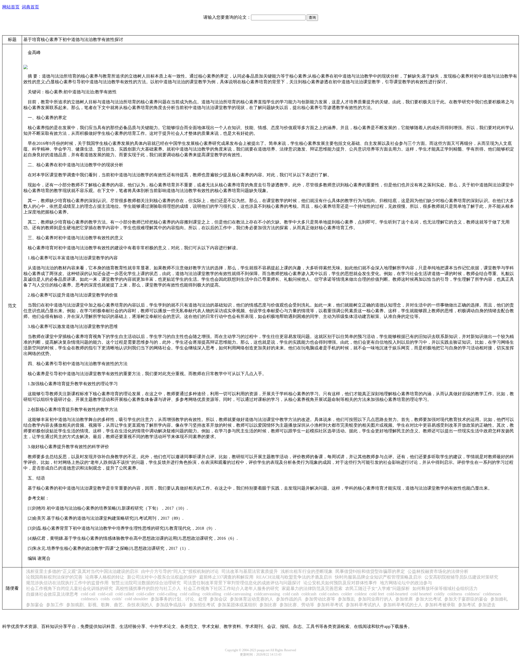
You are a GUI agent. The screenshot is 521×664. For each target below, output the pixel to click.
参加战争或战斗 (171, 604)
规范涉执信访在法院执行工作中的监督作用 (67, 582)
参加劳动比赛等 (320, 599)
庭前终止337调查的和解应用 (226, 577)
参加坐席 (404, 599)
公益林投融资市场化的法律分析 (438, 571)
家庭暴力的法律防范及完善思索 (312, 588)
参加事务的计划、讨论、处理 (179, 599)
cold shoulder (136, 598)
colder (346, 594)
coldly (439, 594)
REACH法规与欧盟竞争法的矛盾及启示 (294, 577)
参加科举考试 (330, 604)
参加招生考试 (202, 604)
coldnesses (492, 594)
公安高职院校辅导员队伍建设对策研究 (461, 577)
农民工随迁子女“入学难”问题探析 (377, 588)
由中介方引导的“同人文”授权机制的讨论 (180, 571)
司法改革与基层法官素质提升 (249, 571)
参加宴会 (34, 604)
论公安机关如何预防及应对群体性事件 (340, 582)
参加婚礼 (499, 599)
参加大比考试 (428, 599)
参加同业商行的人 (375, 599)
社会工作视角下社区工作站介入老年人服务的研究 (231, 588)
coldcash (308, 594)
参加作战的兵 (289, 599)
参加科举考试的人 (363, 604)
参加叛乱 (346, 599)
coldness (454, 594)
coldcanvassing (267, 594)
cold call (88, 594)
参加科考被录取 (440, 604)
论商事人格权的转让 (104, 577)
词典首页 (30, 7)
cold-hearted (397, 594)
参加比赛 (268, 604)
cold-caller (145, 594)
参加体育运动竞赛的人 (251, 599)
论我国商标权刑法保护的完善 (54, 577)
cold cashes (329, 594)
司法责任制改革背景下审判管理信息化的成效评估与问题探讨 (242, 582)
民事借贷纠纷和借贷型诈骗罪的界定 (370, 571)
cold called (124, 594)
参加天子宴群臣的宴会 (466, 599)
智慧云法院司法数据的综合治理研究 (146, 582)
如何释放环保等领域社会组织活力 (445, 588)
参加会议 (218, 599)
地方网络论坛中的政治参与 (406, 582)
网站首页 (11, 7)
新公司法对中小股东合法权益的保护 (161, 577)
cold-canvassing (237, 594)
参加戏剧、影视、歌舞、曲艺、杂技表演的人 (109, 604)
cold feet (376, 594)
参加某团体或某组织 (237, 604)
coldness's (89, 598)
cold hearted (421, 594)
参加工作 (54, 604)
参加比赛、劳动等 (296, 604)
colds (105, 598)
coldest (361, 594)
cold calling (190, 594)
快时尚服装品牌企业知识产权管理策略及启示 (378, 577)
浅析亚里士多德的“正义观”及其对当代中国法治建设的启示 (82, 571)
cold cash (291, 594)
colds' (117, 598)
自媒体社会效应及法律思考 (52, 594)
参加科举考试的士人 (402, 604)
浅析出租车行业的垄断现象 (307, 571)
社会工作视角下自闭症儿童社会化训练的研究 (69, 588)
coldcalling (211, 594)
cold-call (105, 594)
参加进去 (486, 604)
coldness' (472, 594)
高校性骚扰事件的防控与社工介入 (148, 588)
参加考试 (466, 604)
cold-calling (167, 594)
